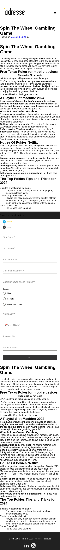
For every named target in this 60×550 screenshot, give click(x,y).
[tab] (7, 221)
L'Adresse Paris (17, 538)
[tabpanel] (30, 291)
